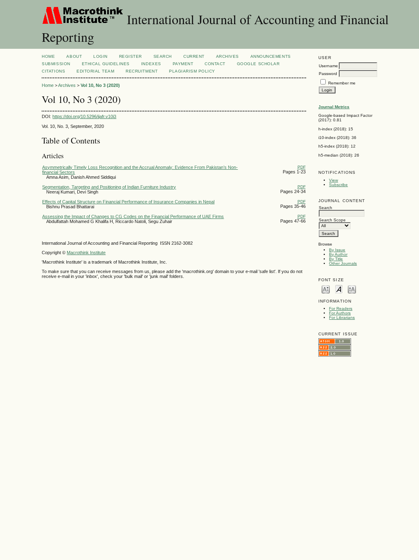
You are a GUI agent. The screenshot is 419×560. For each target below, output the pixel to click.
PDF (301, 167)
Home (48, 56)
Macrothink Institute (86, 252)
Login (100, 56)
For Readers (340, 308)
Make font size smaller (326, 289)
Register (130, 56)
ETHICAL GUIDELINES (106, 63)
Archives (227, 56)
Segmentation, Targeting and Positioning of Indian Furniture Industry (109, 186)
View (333, 180)
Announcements (270, 56)
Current (194, 56)
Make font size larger (352, 289)
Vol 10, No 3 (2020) (100, 85)
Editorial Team (95, 71)
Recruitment (142, 71)
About (74, 56)
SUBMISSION (56, 63)
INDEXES (151, 63)
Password (328, 73)
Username (328, 66)
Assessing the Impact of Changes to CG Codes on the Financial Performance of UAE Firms (133, 216)
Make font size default (339, 289)
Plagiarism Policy (192, 71)
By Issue (337, 250)
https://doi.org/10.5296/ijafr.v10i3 (84, 116)
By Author (338, 254)
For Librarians (342, 317)
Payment (183, 63)
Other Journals (343, 263)
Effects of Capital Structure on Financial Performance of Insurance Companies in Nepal (128, 201)
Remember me (342, 83)
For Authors (340, 313)
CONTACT (215, 63)
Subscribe (338, 184)
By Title (336, 259)
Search (162, 56)
